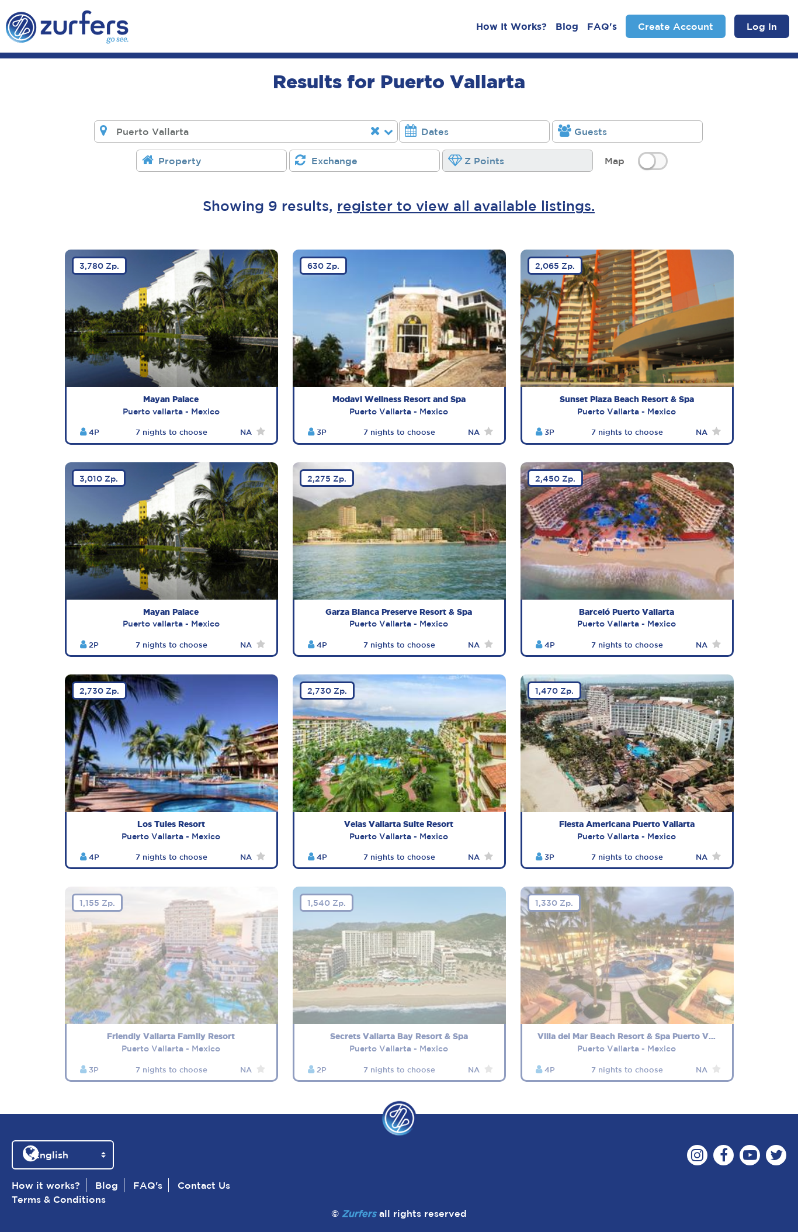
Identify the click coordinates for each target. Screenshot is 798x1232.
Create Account (675, 26)
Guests (590, 131)
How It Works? (511, 26)
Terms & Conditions (59, 1199)
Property (180, 160)
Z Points (484, 160)
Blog (567, 26)
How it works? (46, 1185)
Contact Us (204, 1185)
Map (614, 160)
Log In (762, 26)
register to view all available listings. (466, 205)
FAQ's (602, 26)
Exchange (334, 160)
